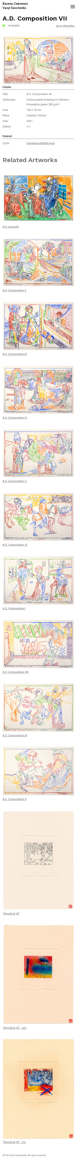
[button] (72, 6)
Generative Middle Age (41, 143)
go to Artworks (65, 25)
